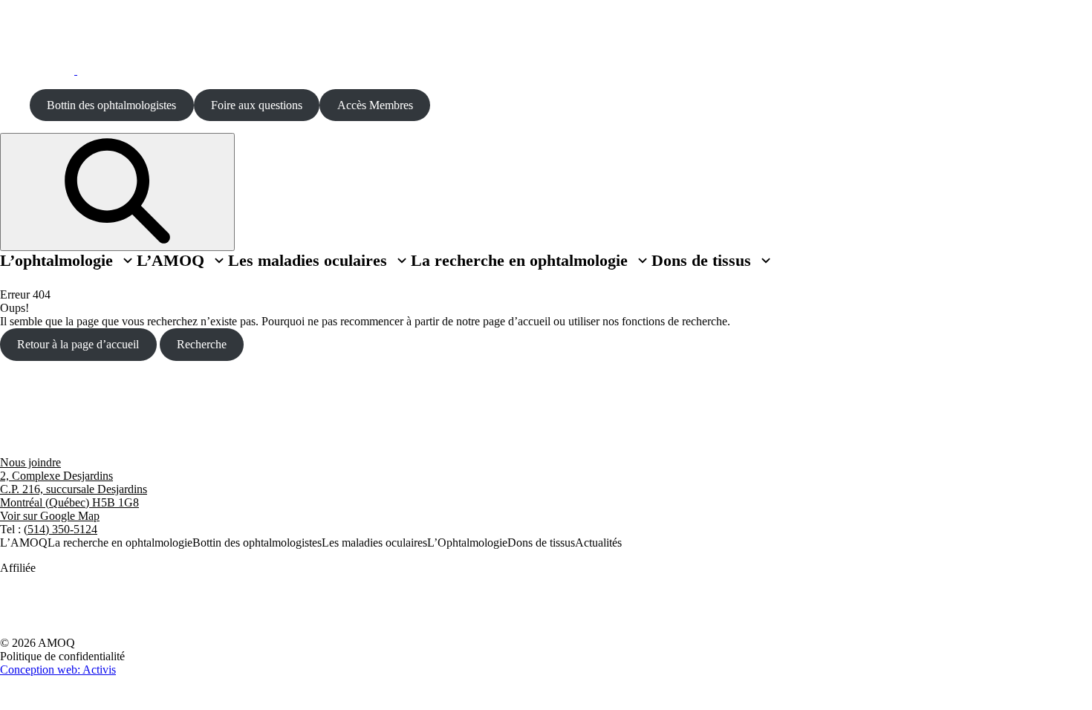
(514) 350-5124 (60, 529)
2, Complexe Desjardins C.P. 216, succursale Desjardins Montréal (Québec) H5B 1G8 (73, 489)
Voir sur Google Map (50, 515)
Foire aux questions (256, 105)
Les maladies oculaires (307, 260)
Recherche (202, 344)
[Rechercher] (117, 192)
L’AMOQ (182, 260)
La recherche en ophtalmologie (519, 260)
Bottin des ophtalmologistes (111, 105)
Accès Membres (375, 105)
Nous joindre (30, 462)
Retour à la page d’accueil (78, 344)
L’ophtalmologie (56, 260)
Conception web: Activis (58, 669)
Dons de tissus (704, 260)
